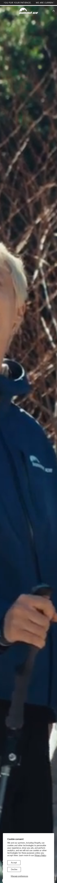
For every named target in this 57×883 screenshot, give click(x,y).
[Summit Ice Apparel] (28, 10)
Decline (14, 869)
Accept (14, 862)
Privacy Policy (40, 855)
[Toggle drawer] (3, 11)
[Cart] (53, 11)
